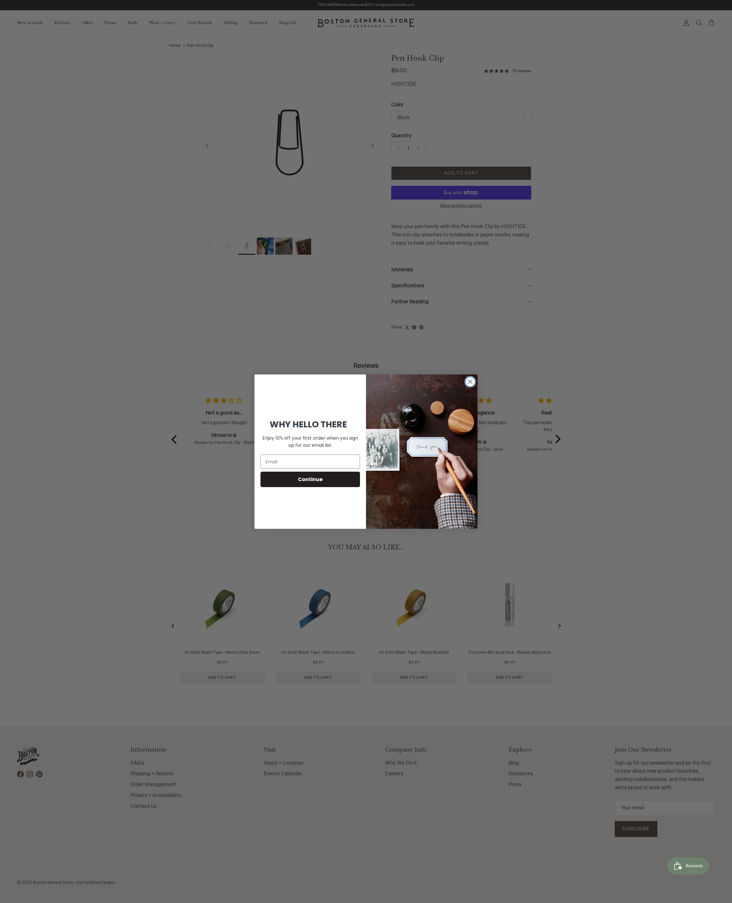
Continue (310, 479)
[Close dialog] (470, 382)
